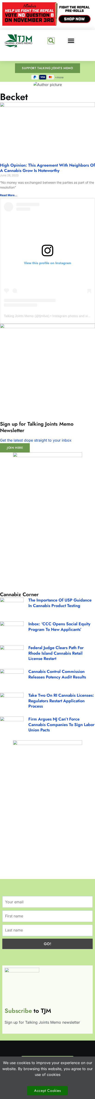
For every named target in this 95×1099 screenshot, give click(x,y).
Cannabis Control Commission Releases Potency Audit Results (57, 674)
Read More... (8, 195)
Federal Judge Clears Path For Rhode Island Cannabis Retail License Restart (56, 653)
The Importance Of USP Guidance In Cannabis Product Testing (60, 602)
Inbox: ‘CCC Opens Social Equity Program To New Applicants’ (59, 626)
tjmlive (43, 316)
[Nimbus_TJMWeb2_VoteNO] (47, 455)
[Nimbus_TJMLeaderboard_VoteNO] (47, 24)
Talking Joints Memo (19, 316)
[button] (51, 40)
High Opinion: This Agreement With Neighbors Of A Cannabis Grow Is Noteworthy (47, 168)
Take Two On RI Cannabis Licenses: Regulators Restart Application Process (61, 700)
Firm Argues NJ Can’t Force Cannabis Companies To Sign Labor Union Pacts (61, 724)
